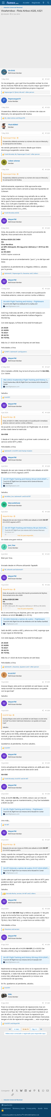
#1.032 (47, 585)
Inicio (46, 1108)
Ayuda (40, 1108)
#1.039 (47, 945)
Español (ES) (7, 1105)
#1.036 (47, 794)
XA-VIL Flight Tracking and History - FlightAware (23, 809)
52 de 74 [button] (25, 1029)
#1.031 (47, 554)
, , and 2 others (21, 273)
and (11, 213)
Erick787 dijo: (7, 715)
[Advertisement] (25, 41)
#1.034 (47, 710)
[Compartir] (42, 79)
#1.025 (47, 228)
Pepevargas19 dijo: (9, 138)
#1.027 (47, 367)
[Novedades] (43, 2)
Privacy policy (31, 1108)
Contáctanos (6, 1108)
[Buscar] (48, 2)
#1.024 (47, 169)
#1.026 (47, 289)
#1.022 (47, 107)
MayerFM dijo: (8, 417)
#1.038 (47, 909)
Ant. (17, 1029)
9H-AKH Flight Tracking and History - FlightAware (23, 301)
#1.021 (47, 79)
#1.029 (47, 466)
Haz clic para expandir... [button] (26, 535)
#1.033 (47, 682)
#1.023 (47, 133)
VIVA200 (6, 14)
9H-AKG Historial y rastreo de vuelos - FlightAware (24, 619)
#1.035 (47, 763)
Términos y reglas (18, 1108)
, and (14, 118)
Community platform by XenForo (20, 1115)
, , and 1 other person (19, 92)
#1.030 (47, 512)
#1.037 (47, 840)
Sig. (33, 1029)
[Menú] (3, 2)
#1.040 (47, 1003)
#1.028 (47, 413)
